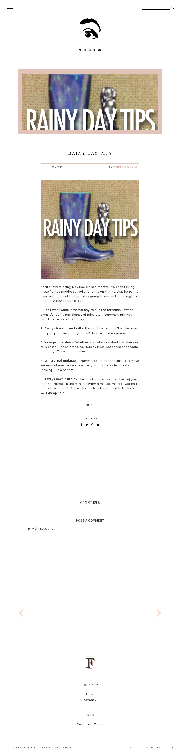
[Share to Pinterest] (92, 424)
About (90, 694)
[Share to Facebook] (82, 424)
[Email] (98, 424)
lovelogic (166, 747)
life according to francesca (31, 747)
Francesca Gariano (125, 167)
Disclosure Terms (90, 724)
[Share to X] (87, 424)
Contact (90, 699)
